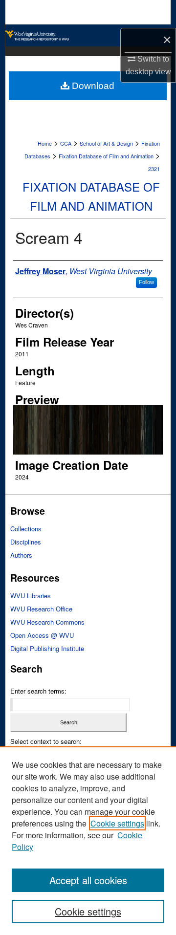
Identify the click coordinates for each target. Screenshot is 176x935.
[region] (88, 840)
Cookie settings (117, 823)
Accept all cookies (88, 880)
